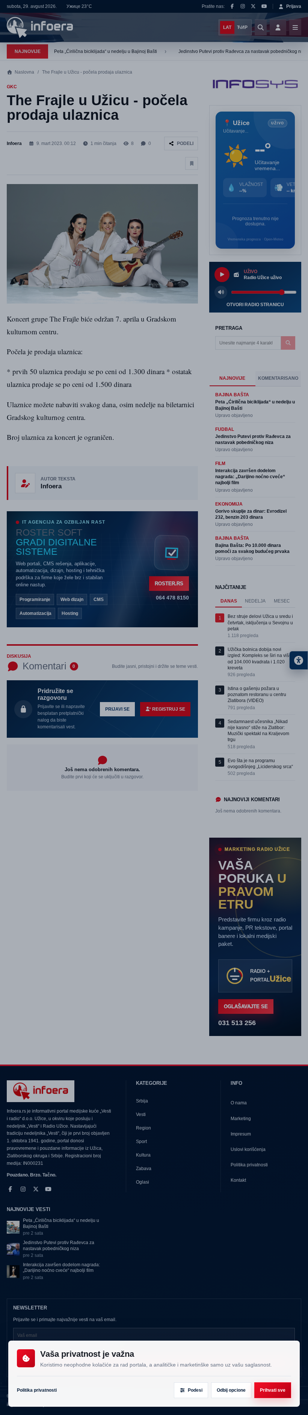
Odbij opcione (231, 1390)
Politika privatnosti (37, 1390)
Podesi (195, 1390)
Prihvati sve (272, 1390)
